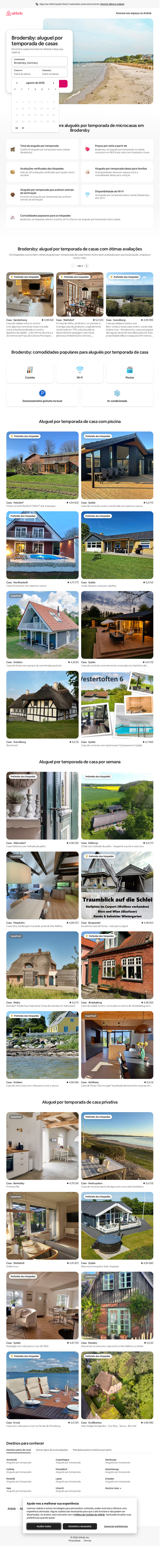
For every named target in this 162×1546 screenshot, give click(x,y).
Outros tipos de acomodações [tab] (52, 1449)
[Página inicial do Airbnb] (14, 13)
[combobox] (39, 63)
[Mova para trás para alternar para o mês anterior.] (17, 83)
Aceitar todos (44, 1526)
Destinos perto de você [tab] (18, 1449)
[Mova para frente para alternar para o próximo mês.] (53, 83)
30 (16, 128)
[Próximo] (86, 265)
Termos (87, 1540)
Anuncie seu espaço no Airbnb (133, 13)
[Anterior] (73, 265)
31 (23, 128)
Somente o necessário (79, 1526)
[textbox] (25, 74)
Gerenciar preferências (116, 1526)
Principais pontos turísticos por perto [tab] (92, 1449)
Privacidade (75, 1540)
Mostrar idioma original (112, 4)
